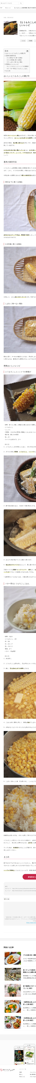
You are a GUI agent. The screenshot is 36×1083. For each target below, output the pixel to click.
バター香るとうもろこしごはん (18, 68)
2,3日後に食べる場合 (15, 60)
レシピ (23, 40)
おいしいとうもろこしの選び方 (16, 53)
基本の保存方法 (11, 55)
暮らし (21, 1074)
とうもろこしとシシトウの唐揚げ (19, 66)
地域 (20, 1072)
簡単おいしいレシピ (12, 64)
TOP (1, 7)
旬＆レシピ (8, 7)
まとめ (8, 70)
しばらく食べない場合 (15, 62)
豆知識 (30, 40)
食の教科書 (32, 1074)
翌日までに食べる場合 (15, 58)
